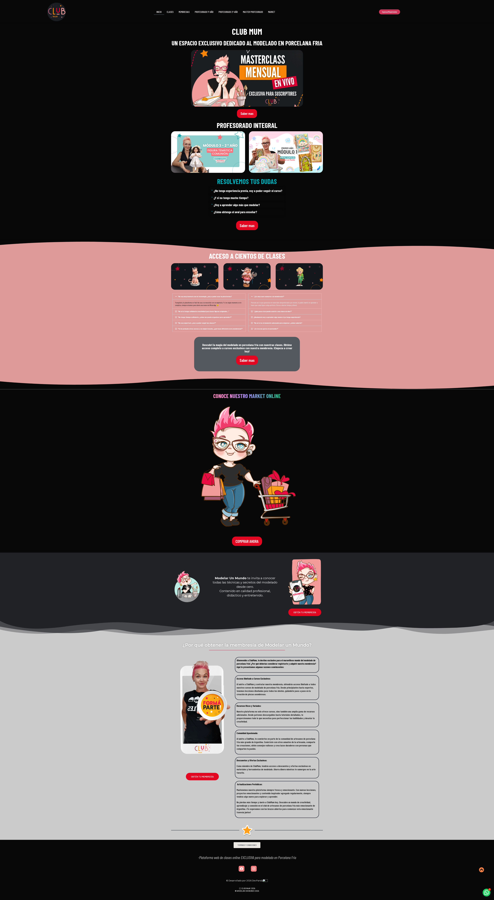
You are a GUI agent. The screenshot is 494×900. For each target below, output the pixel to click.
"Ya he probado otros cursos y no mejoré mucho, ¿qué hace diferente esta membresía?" (210, 329)
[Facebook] (241, 869)
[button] (174, 152)
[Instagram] (254, 869)
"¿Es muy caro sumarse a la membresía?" (269, 296)
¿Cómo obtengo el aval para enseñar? (235, 212)
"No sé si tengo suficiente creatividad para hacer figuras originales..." (203, 311)
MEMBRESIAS (184, 11)
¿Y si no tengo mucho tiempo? (231, 198)
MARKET (271, 11)
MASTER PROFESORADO (253, 11)
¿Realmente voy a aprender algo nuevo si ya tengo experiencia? (277, 317)
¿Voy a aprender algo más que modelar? (237, 205)
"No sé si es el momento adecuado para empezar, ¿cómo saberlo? (278, 323)
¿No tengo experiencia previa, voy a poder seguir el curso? (248, 191)
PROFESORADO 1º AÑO (204, 11)
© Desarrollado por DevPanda (244, 880)
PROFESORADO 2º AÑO (228, 11)
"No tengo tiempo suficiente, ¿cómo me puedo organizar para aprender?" (205, 317)
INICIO (159, 11)
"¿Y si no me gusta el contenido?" (266, 329)
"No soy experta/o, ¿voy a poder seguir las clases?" (197, 323)
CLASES (170, 11)
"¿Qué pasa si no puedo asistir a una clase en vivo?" (273, 311)
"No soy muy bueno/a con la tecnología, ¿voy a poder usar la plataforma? (205, 296)
